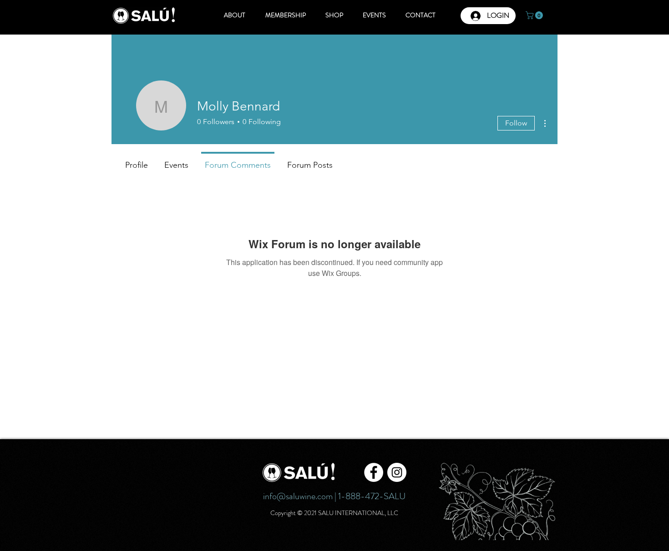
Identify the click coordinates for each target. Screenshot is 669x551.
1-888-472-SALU (371, 496)
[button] (535, 15)
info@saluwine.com (298, 496)
